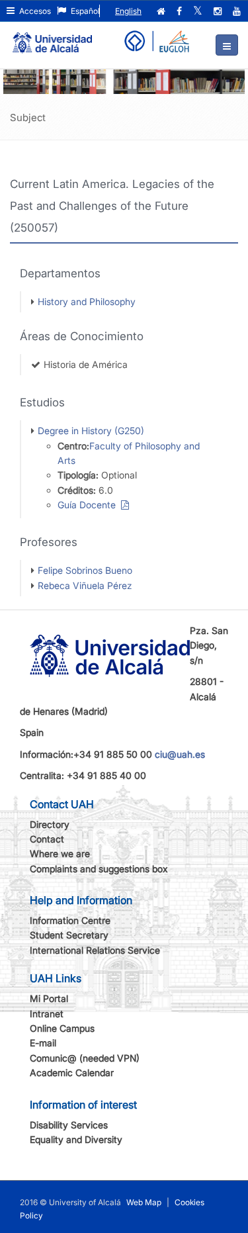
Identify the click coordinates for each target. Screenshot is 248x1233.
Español (84, 11)
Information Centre (70, 920)
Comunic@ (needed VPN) (85, 1058)
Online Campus (62, 1028)
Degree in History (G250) (91, 430)
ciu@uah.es (180, 754)
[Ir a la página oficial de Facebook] (180, 11)
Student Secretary (69, 934)
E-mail (43, 1042)
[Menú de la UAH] (227, 45)
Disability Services (69, 1124)
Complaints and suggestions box (99, 868)
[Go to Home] (52, 37)
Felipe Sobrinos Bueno (85, 570)
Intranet (46, 1013)
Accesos (34, 11)
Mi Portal (49, 998)
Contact (47, 839)
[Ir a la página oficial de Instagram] (219, 11)
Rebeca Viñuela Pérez (85, 585)
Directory (49, 824)
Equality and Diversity (76, 1139)
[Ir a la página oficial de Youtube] (238, 11)
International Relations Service (95, 950)
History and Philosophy (87, 301)
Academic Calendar (72, 1072)
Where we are (60, 853)
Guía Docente (89, 504)
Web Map (143, 1202)
